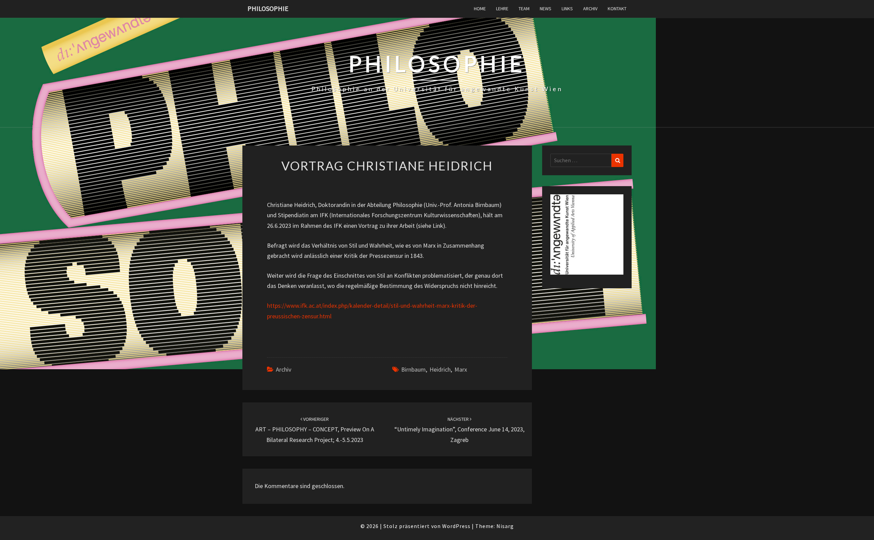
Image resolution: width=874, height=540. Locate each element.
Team (524, 8)
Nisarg (505, 526)
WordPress (456, 526)
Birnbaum (413, 369)
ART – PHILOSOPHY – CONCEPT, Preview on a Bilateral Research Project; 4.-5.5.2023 (314, 429)
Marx (460, 369)
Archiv (590, 8)
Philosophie (268, 8)
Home (480, 8)
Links (567, 8)
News (545, 8)
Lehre (502, 8)
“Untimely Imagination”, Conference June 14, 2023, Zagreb (459, 429)
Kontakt (617, 8)
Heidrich (440, 369)
